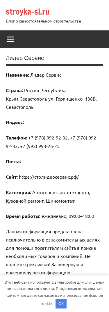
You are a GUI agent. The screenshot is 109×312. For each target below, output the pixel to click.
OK (61, 303)
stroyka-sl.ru (28, 11)
